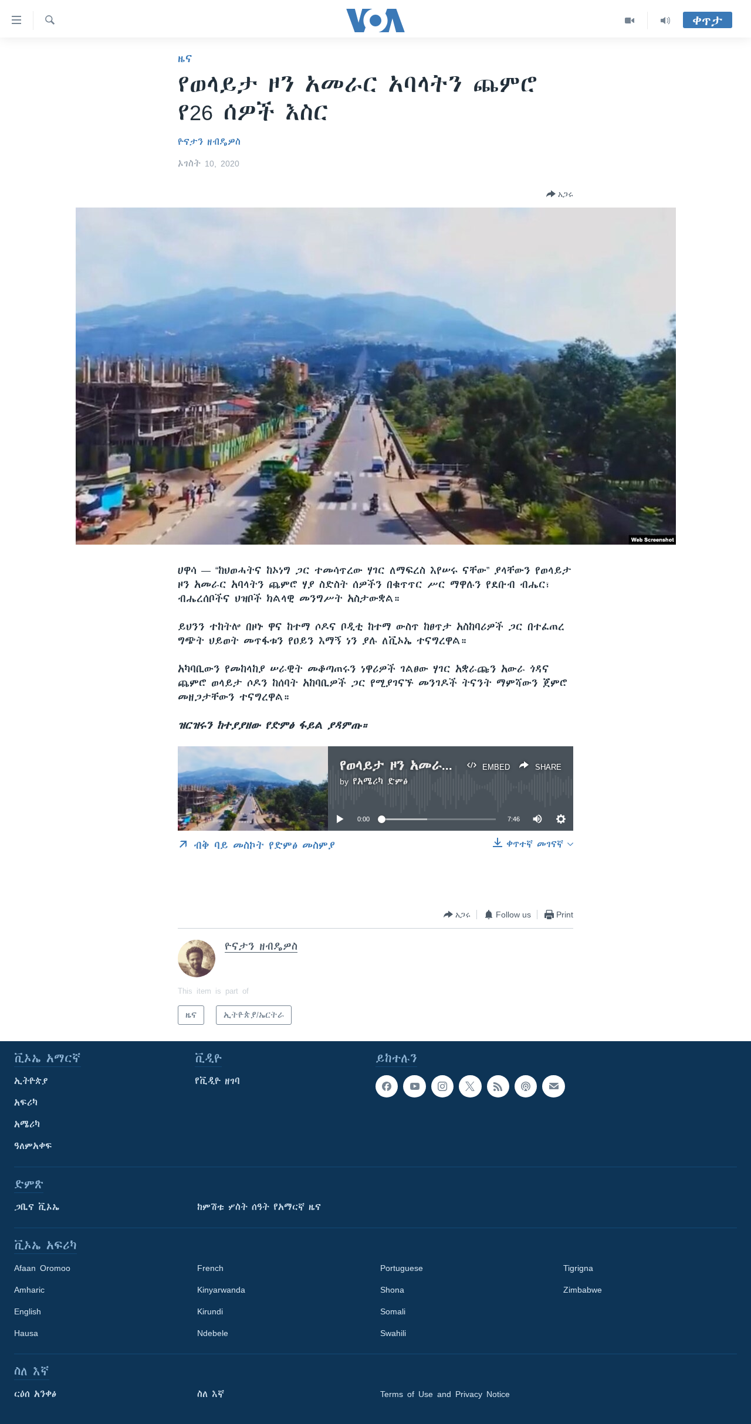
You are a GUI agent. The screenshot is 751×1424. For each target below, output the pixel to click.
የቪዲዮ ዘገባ (217, 1081)
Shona (392, 1289)
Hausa (26, 1333)
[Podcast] (526, 1086)
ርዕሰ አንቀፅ (35, 1394)
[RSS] (498, 1086)
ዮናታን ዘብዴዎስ (209, 142)
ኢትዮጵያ (31, 1081)
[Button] (559, 194)
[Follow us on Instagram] (442, 1086)
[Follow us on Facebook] (387, 1086)
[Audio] (665, 20)
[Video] (630, 20)
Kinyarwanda (221, 1289)
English (27, 1311)
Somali (392, 1311)
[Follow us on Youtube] (414, 1086)
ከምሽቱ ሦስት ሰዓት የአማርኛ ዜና (259, 1207)
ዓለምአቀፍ (33, 1146)
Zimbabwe (582, 1289)
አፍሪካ (26, 1102)
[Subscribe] (553, 1086)
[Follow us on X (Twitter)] (470, 1086)
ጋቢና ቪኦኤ (36, 1207)
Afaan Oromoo (42, 1268)
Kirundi (210, 1311)
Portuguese (401, 1268)
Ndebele (212, 1333)
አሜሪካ (27, 1124)
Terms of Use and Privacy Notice (445, 1394)
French (210, 1268)
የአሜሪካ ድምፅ (380, 781)
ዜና (185, 58)
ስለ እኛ (210, 1394)
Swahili (393, 1333)
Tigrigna (578, 1268)
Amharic (29, 1289)
